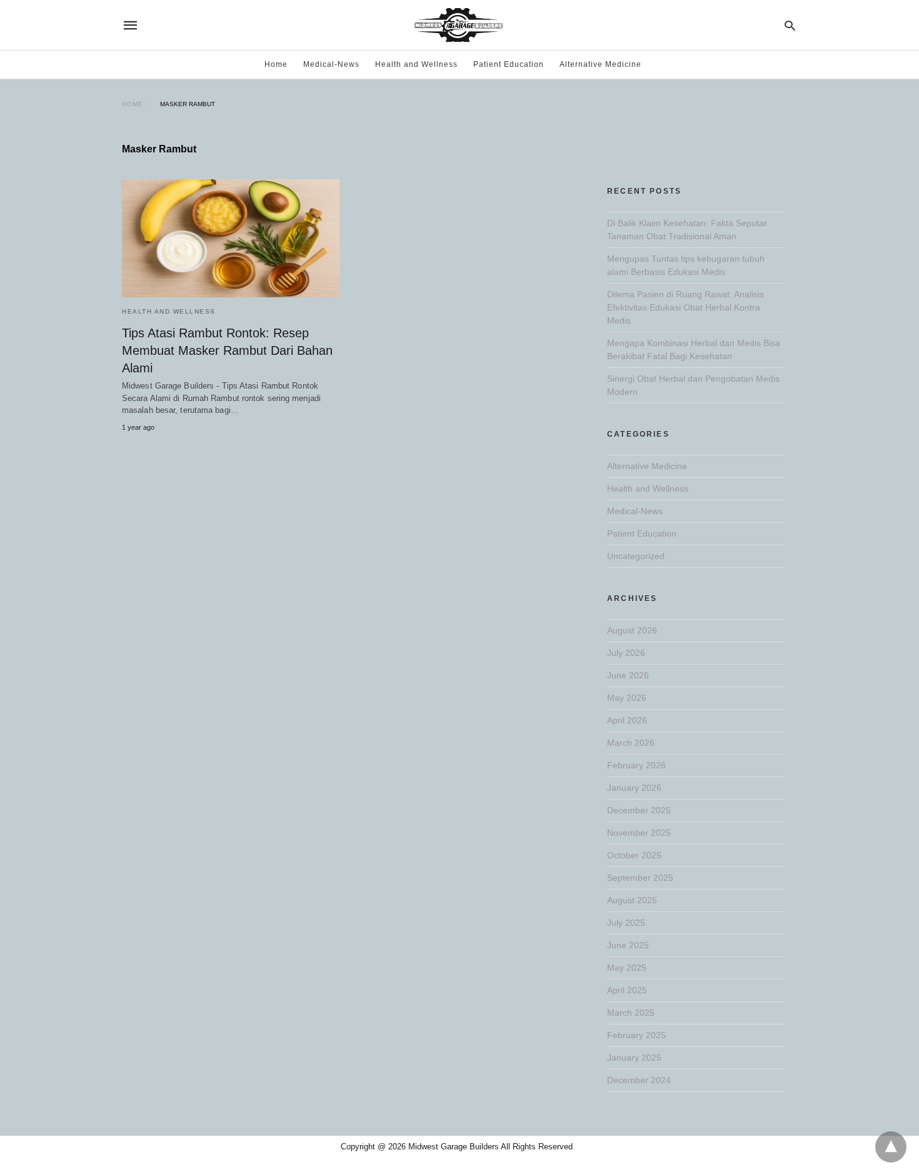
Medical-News (331, 64)
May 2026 (626, 698)
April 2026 (627, 720)
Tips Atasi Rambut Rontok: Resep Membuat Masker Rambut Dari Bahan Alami (227, 350)
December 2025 (639, 810)
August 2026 (632, 630)
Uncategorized (636, 556)
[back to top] (890, 1147)
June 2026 (628, 675)
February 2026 (636, 765)
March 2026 (631, 743)
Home (276, 64)
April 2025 (627, 990)
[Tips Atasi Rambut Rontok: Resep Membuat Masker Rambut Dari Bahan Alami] (230, 238)
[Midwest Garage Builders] (458, 25)
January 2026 (634, 788)
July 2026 (626, 653)
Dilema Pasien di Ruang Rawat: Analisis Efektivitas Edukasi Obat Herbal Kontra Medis (685, 307)
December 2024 (639, 1080)
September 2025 (640, 878)
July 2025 (626, 923)
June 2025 (628, 945)
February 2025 (636, 1035)
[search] (790, 25)
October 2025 (634, 855)
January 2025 (634, 1058)
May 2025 (626, 968)
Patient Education (508, 64)
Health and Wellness (416, 64)
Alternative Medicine (600, 64)
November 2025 (639, 833)
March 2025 (631, 1013)
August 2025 (632, 900)
